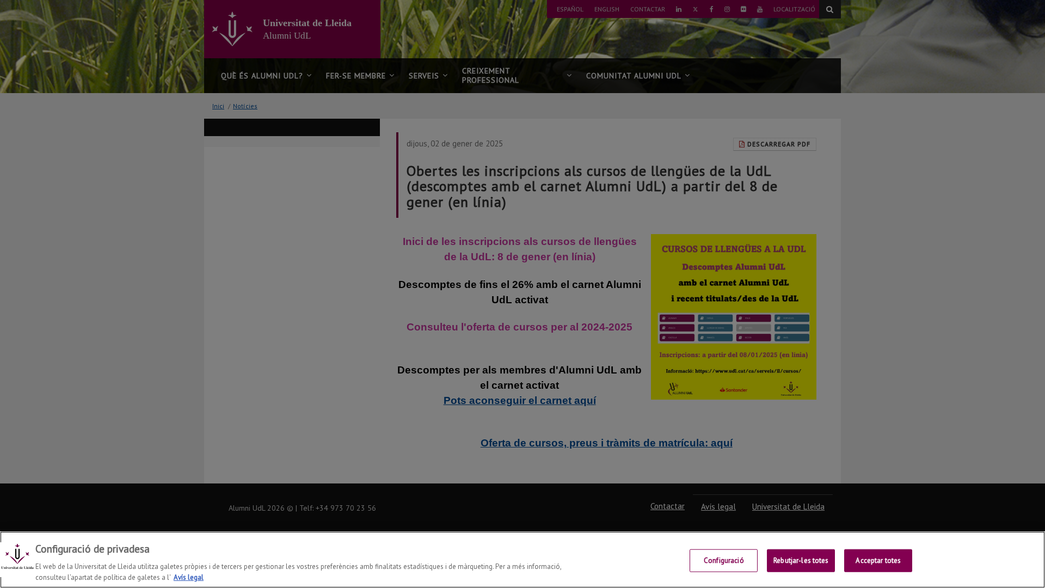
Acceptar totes (878, 560)
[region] (522, 559)
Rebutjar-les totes (800, 560)
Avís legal (189, 576)
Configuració (724, 560)
